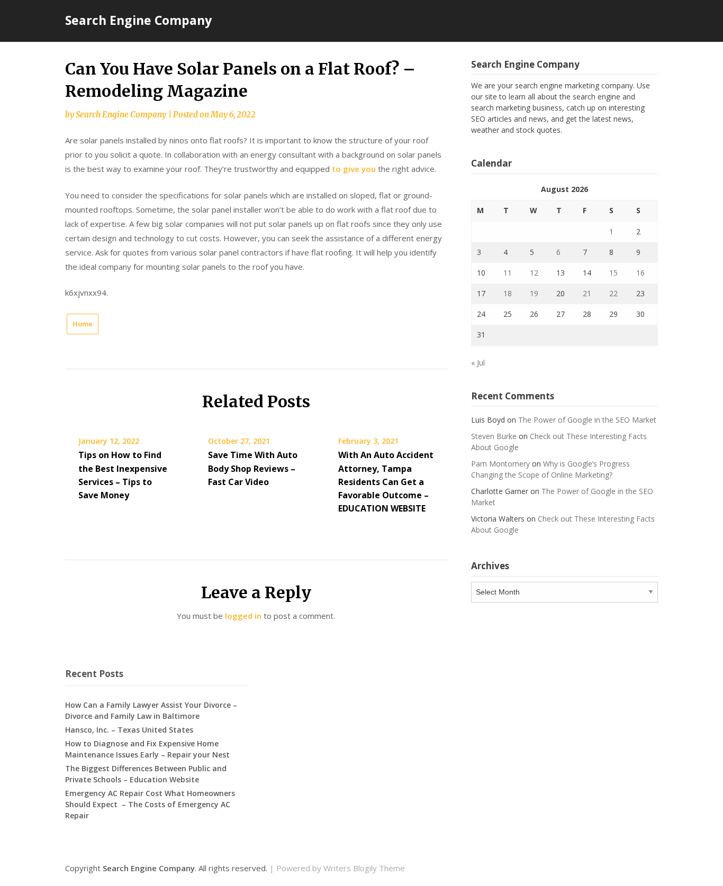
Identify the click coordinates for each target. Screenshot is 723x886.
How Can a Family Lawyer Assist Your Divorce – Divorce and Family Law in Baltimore (151, 710)
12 (534, 273)
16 (640, 273)
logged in (243, 615)
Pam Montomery (500, 464)
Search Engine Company (138, 20)
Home (83, 323)
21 (587, 293)
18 (507, 293)
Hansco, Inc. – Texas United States (129, 730)
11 (507, 273)
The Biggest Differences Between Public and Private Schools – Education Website (146, 773)
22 (613, 293)
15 (613, 273)
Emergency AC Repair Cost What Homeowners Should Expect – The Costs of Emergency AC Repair (150, 804)
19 (534, 293)
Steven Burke (494, 436)
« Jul (478, 363)
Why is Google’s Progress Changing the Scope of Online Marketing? (550, 469)
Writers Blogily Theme (364, 868)
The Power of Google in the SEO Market (587, 420)
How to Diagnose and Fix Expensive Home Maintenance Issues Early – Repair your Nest (147, 749)
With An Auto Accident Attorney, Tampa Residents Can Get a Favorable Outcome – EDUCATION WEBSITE (385, 481)
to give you (354, 168)
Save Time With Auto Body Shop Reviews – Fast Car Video (252, 468)
